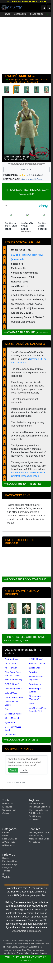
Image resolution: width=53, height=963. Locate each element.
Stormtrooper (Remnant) (35, 697)
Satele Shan (34, 668)
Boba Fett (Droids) (13, 679)
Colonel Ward (11, 693)
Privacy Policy (22, 953)
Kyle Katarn (10, 722)
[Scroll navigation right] (47, 14)
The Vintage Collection (39, 807)
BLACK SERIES (36, 14)
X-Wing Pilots (8, 842)
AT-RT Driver (11, 668)
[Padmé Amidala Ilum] (40, 608)
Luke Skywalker (9, 839)
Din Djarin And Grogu (11, 703)
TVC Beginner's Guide (39, 832)
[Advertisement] (26, 44)
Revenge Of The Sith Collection (23, 79)
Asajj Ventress (11, 659)
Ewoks (5, 835)
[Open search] (44, 7)
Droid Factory (35, 816)
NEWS (7, 14)
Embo (7, 709)
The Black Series (36, 803)
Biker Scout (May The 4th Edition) (13, 674)
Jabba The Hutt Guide (39, 839)
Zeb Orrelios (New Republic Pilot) (37, 709)
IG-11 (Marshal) (12, 718)
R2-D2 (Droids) (36, 659)
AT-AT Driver (10, 663)
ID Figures (7, 807)
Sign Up (13, 770)
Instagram (7, 867)
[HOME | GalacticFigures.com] (12, 7)
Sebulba (33, 672)
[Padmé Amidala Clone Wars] (26, 623)
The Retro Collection (38, 810)
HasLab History (36, 835)
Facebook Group (10, 861)
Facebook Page (9, 864)
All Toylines (34, 819)
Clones (5, 832)
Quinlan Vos (10, 734)
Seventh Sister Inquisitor (36, 678)
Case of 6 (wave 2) (13, 688)
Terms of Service (39, 953)
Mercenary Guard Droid (13, 728)
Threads (6, 871)
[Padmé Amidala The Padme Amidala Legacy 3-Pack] (12, 608)
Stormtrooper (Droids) (35, 690)
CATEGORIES (20, 14)
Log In (24, 770)
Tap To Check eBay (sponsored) (23, 82)
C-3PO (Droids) (12, 684)
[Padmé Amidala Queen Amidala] (40, 623)
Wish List (30, 169)
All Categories (8, 845)
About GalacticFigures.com (26, 931)
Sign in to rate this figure (31, 179)
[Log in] (49, 7)
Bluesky (6, 858)
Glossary (6, 813)
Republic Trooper (37, 663)
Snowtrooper (35, 684)
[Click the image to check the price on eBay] (26, 129)
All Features (34, 842)
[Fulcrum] (49, 3)
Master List (7, 803)
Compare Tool (8, 810)
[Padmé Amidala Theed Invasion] (12, 623)
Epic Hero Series (36, 813)
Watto (31, 703)
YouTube (6, 877)
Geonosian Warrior (13, 714)
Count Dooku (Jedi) (14, 697)
